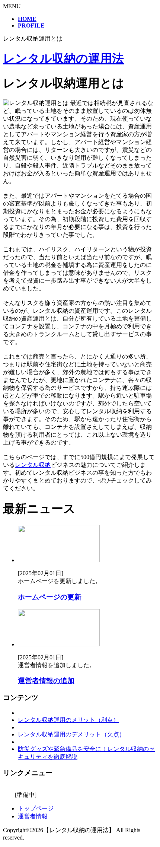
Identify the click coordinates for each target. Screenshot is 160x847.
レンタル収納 (33, 465)
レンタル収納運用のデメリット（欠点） (71, 734)
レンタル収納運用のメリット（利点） (68, 720)
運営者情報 (33, 816)
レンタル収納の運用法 (63, 58)
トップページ (36, 808)
